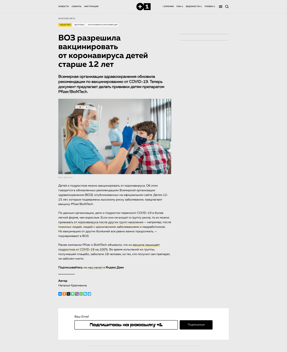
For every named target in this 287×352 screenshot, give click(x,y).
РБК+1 (180, 6)
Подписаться (196, 324)
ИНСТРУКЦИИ (91, 6)
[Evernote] (72, 294)
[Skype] (85, 294)
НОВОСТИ (63, 6)
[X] (68, 294)
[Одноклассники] (64, 294)
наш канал (95, 267)
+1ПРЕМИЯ (168, 6)
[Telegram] (89, 294)
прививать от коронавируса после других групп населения (100, 222)
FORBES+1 (210, 6)
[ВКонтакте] (60, 294)
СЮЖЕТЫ (76, 6)
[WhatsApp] (81, 294)
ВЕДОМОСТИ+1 (194, 6)
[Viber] (77, 294)
